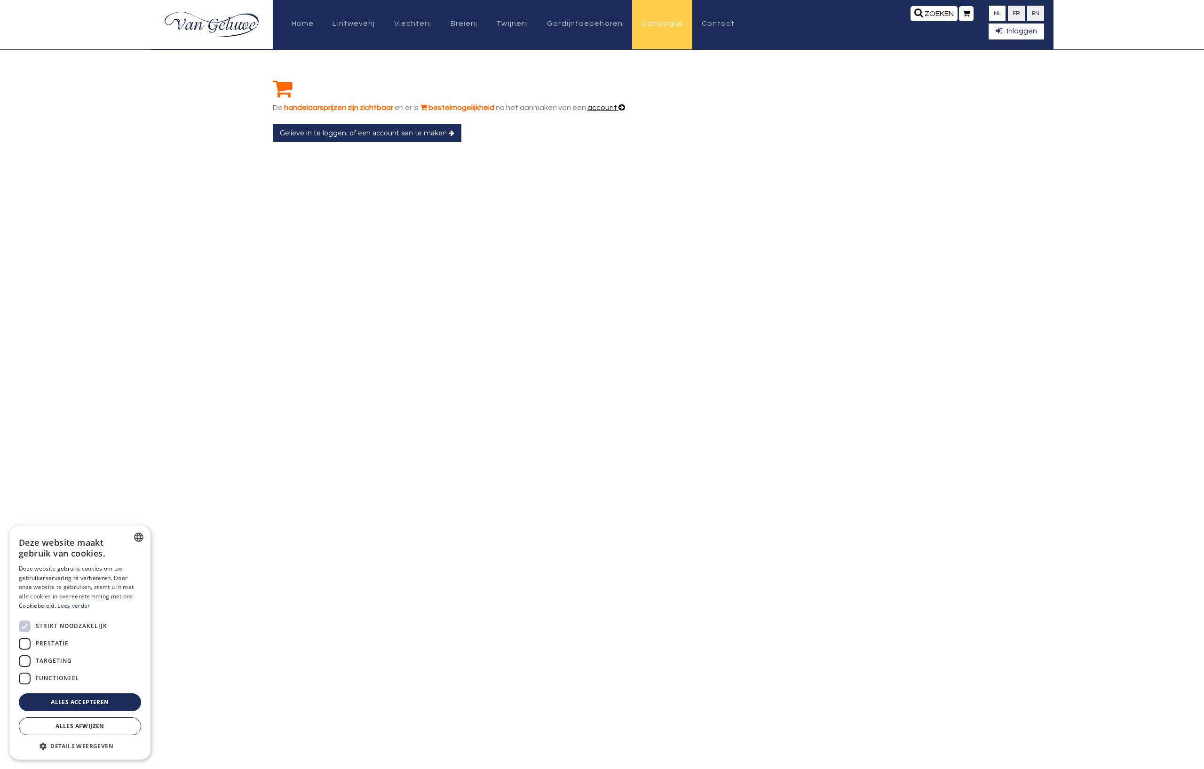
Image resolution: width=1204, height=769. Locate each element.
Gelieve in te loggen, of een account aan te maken (364, 133)
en (1035, 13)
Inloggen (1022, 31)
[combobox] (138, 537)
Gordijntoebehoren (585, 23)
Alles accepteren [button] (80, 702)
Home (303, 23)
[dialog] (79, 643)
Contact (718, 23)
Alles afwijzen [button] (79, 726)
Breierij (464, 23)
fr (1016, 13)
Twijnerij (512, 23)
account (602, 107)
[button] (80, 745)
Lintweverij (354, 23)
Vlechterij (413, 23)
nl (997, 13)
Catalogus (662, 23)
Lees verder (73, 606)
